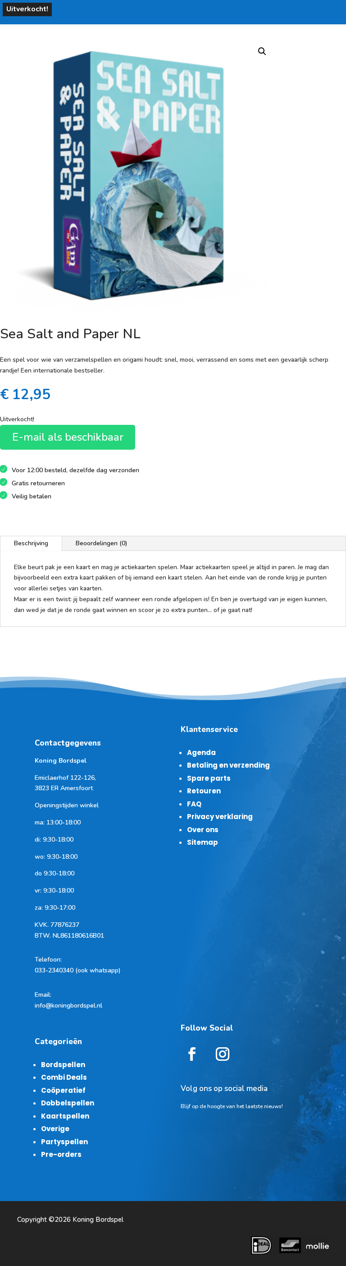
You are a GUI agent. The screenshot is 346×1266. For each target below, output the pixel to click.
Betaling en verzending (228, 765)
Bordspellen (63, 1064)
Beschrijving (31, 543)
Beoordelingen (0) (101, 543)
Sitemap (202, 842)
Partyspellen (64, 1141)
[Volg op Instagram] (222, 1054)
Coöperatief (63, 1090)
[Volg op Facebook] (191, 1054)
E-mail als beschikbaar (67, 437)
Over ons (203, 829)
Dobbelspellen (67, 1103)
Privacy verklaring (220, 816)
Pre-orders (61, 1154)
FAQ (194, 804)
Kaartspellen (65, 1116)
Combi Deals (64, 1077)
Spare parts (209, 778)
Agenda (201, 752)
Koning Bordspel (98, 1219)
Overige (55, 1128)
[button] (262, 51)
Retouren (204, 791)
